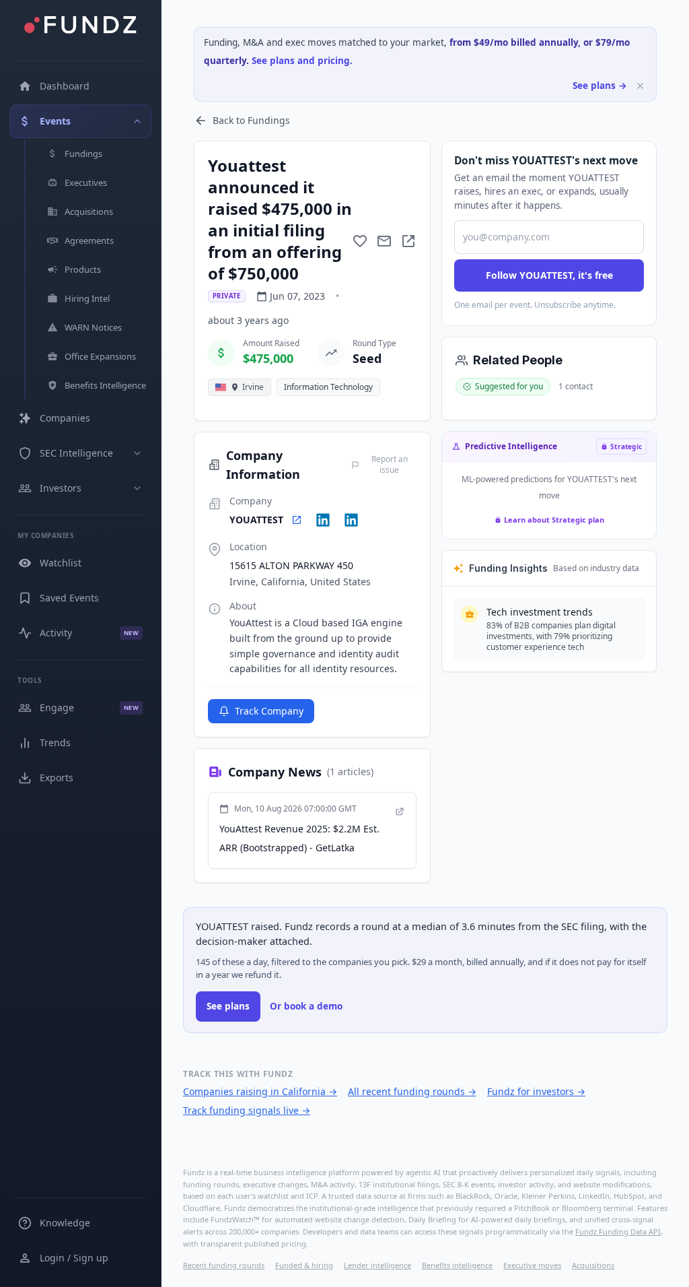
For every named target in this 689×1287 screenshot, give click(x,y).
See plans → (600, 85)
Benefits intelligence (457, 1265)
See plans (228, 1006)
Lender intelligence (377, 1265)
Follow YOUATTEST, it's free (549, 275)
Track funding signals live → (246, 1110)
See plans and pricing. (302, 61)
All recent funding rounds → (412, 1091)
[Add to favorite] (360, 241)
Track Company (269, 710)
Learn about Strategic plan (554, 520)
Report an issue (389, 464)
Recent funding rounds (223, 1265)
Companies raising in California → (260, 1091)
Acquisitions (593, 1265)
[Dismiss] (640, 85)
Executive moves (532, 1265)
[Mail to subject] (384, 241)
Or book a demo (306, 1006)
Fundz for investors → (536, 1091)
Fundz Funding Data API (618, 1231)
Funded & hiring (304, 1265)
